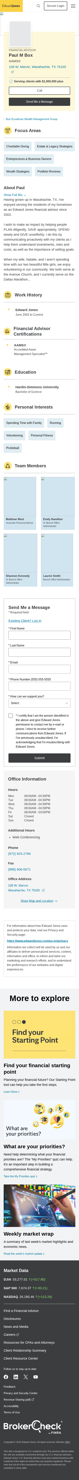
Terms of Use (12, 1412)
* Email (13, 662)
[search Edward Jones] (38, 6)
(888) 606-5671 (19, 869)
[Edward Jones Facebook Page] (6, 1377)
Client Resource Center (21, 1358)
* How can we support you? (26, 696)
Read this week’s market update (23, 1253)
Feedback (10, 1386)
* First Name (16, 628)
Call (39, 90)
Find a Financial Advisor (21, 1311)
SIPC (67, 1442)
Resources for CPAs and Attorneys (29, 1342)
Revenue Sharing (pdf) (19, 1399)
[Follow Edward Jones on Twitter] (26, 1377)
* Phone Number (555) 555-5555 (29, 679)
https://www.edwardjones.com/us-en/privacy (37, 941)
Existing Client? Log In (24, 621)
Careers (11, 1334)
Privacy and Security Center (20, 1393)
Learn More (11, 1091)
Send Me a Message (39, 101)
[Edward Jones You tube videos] (35, 1377)
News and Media (16, 1327)
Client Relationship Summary (25, 1350)
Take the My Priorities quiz (20, 1176)
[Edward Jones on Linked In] (16, 1377)
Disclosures (12, 1319)
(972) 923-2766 (19, 853)
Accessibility (11, 1406)
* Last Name (16, 645)
